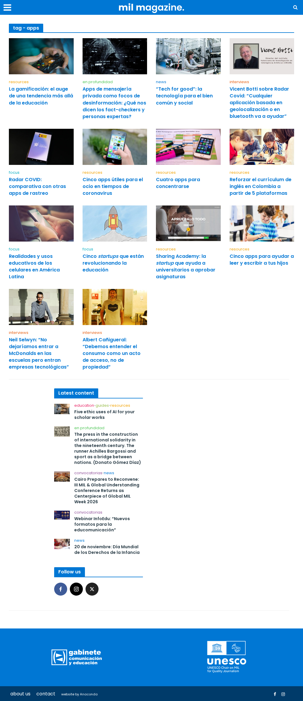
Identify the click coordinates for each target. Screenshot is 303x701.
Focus (14, 172)
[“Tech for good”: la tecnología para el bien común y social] (188, 56)
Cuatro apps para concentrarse (178, 183)
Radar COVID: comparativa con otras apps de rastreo (37, 186)
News (161, 82)
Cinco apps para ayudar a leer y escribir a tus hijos (262, 259)
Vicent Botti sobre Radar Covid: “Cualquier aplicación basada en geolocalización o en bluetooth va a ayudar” (259, 103)
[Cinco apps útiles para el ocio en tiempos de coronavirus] (115, 146)
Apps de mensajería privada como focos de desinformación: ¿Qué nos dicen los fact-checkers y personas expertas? (114, 103)
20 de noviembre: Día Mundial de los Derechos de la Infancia (107, 549)
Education (84, 405)
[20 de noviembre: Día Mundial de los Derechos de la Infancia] (62, 543)
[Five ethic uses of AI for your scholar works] (62, 408)
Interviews (239, 82)
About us (20, 693)
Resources (19, 82)
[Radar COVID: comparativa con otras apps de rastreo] (41, 146)
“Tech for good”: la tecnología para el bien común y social (184, 96)
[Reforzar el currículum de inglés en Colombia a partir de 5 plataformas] (262, 146)
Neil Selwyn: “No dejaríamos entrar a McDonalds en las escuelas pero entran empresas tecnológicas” (39, 353)
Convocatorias (88, 473)
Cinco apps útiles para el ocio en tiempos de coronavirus (113, 186)
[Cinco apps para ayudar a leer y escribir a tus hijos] (262, 223)
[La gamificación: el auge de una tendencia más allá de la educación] (41, 56)
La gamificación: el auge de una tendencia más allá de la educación (41, 96)
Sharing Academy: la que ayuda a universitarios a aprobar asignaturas (185, 266)
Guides (102, 405)
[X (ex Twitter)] (92, 589)
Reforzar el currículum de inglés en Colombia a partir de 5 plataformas (260, 186)
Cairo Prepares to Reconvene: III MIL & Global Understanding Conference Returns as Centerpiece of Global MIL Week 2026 (106, 491)
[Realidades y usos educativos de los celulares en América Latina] (41, 223)
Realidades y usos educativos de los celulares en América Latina (34, 266)
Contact (45, 693)
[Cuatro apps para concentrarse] (188, 146)
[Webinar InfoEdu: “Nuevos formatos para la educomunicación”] (62, 514)
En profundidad (98, 82)
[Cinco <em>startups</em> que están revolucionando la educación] (115, 223)
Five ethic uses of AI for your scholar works (104, 414)
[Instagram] (76, 589)
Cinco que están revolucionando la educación (113, 263)
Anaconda (89, 694)
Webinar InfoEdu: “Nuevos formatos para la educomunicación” (102, 524)
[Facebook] (60, 589)
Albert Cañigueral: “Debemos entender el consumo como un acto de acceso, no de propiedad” (112, 353)
